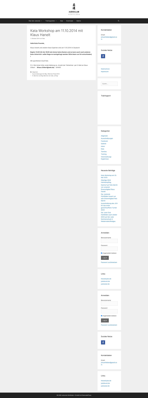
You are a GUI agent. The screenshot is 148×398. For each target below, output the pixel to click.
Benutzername (106, 238)
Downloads (69, 21)
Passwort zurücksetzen (109, 262)
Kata (61, 21)
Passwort (104, 245)
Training (103, 154)
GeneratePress (86, 395)
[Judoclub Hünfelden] (74, 9)
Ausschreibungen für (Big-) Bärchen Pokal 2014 (46, 74)
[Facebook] (103, 58)
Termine (104, 151)
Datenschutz (105, 69)
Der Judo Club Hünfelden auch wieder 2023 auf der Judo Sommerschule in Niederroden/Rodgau (109, 217)
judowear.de (105, 284)
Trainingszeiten (50, 21)
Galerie (78, 21)
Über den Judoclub (34, 21)
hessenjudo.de (106, 279)
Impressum (105, 71)
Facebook (104, 141)
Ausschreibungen (107, 138)
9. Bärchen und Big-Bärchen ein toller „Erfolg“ (45, 75)
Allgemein (35, 72)
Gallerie (103, 144)
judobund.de (105, 281)
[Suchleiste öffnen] (118, 20)
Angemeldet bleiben (109, 253)
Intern (103, 146)
